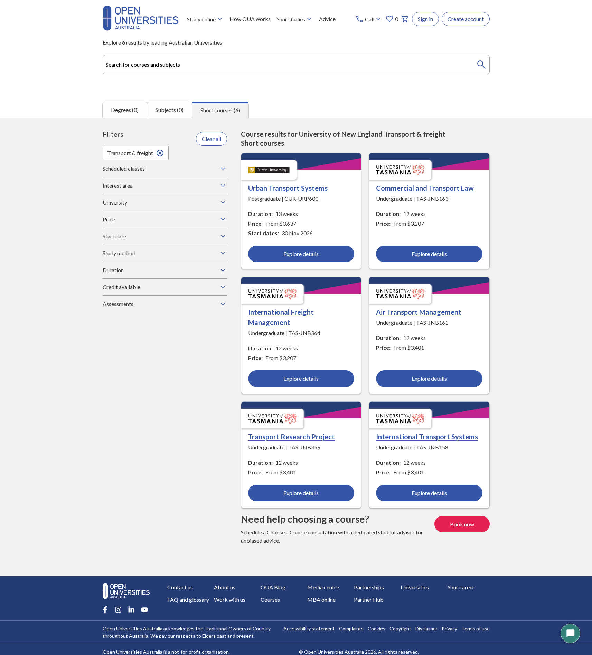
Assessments (118, 304)
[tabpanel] (296, 347)
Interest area (118, 185)
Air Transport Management (418, 312)
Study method (119, 253)
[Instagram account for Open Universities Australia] (118, 609)
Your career (460, 587)
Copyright (400, 629)
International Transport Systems (427, 437)
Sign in (425, 19)
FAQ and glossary (188, 599)
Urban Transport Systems (288, 188)
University (115, 202)
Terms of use (475, 629)
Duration (113, 270)
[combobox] (296, 64)
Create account (466, 19)
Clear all (211, 138)
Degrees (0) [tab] (125, 109)
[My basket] (405, 19)
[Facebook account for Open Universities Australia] (105, 609)
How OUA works (250, 19)
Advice (327, 19)
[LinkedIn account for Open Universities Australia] (131, 609)
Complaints (351, 629)
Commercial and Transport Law (425, 188)
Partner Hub (369, 599)
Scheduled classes (124, 168)
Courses (270, 599)
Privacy (449, 629)
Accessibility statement (309, 629)
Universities (415, 587)
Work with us (229, 599)
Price (109, 219)
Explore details (301, 253)
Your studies (290, 19)
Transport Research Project (291, 437)
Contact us (180, 587)
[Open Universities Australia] (141, 28)
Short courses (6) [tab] (220, 110)
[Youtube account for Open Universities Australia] (144, 609)
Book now (462, 524)
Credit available (121, 287)
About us (224, 587)
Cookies (376, 629)
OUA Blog (273, 587)
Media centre (323, 587)
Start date (114, 236)
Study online (201, 19)
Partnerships (369, 587)
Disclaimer (426, 629)
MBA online (321, 599)
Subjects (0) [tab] (170, 109)
